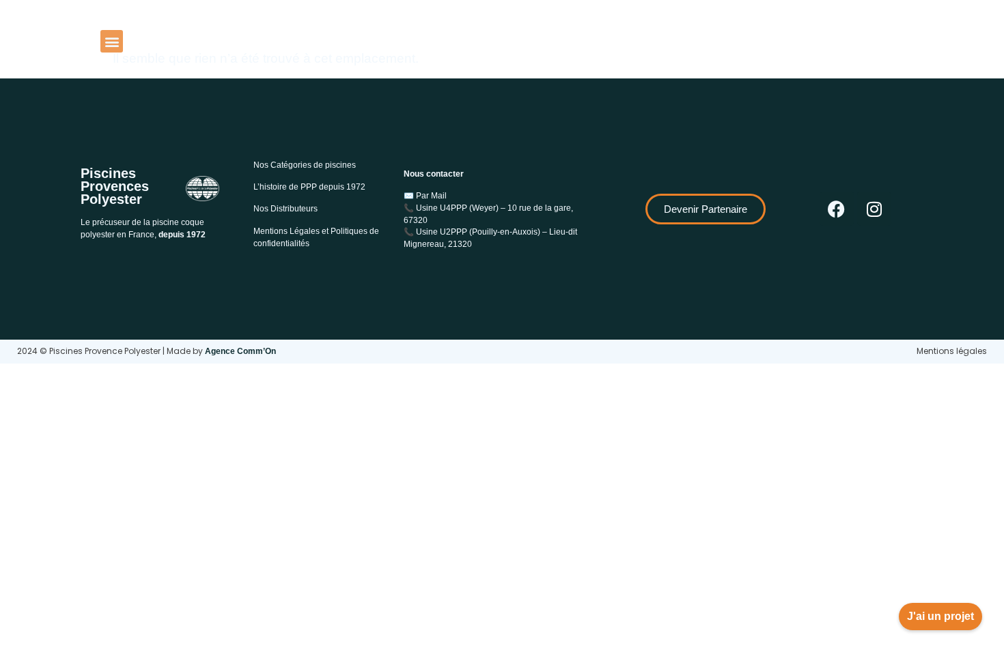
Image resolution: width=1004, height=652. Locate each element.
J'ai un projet (940, 616)
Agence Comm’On (240, 351)
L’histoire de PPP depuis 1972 (309, 187)
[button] (111, 41)
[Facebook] (837, 209)
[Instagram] (874, 209)
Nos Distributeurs (285, 208)
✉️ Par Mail (425, 196)
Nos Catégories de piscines (304, 165)
